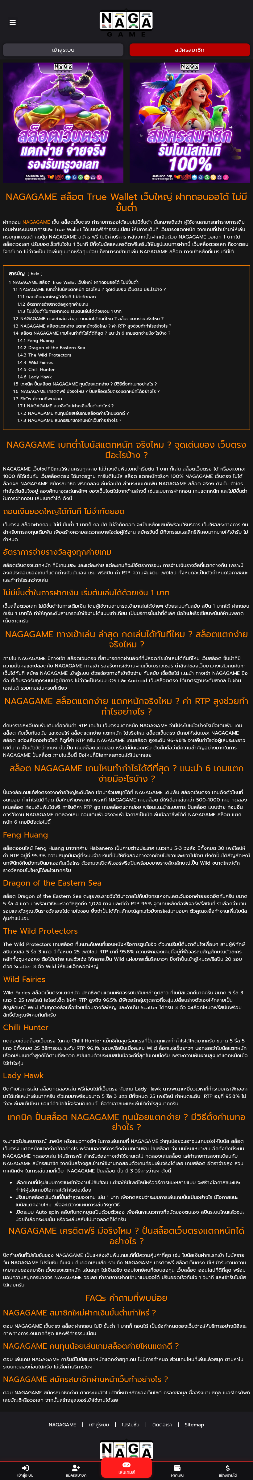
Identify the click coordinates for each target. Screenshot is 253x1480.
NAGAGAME (36, 222)
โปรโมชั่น (130, 1425)
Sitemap (194, 1425)
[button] (13, 22)
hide (35, 274)
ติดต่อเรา (162, 1425)
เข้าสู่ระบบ (99, 1425)
